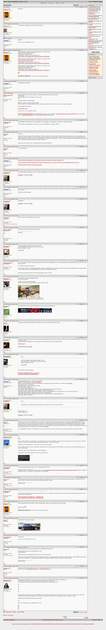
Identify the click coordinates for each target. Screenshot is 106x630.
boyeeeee (6, 278)
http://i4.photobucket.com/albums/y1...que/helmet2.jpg (30, 496)
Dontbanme (6, 122)
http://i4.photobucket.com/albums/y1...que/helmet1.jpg (30, 497)
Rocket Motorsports (27, 113)
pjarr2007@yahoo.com (45, 569)
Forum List (51, 3)
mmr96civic (6, 172)
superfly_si (6, 568)
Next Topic (19, 611)
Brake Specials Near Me (74, 624)
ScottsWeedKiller (93, 6)
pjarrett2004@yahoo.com (33, 569)
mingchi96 (6, 467)
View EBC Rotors (93, 60)
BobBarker (91, 12)
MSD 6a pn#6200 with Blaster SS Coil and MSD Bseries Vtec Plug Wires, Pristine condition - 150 (41, 160)
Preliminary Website (27, 115)
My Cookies (6, 619)
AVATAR (6, 217)
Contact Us (94, 619)
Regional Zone (15, 1)
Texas (21, 1)
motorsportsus (7, 263)
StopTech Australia (93, 68)
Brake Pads (14, 624)
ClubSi (5, 1)
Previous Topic (8, 611)
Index (15, 611)
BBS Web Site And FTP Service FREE (66, 113)
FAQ (63, 3)
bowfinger (6, 246)
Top (4, 21)
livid (5, 323)
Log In (100, 1)
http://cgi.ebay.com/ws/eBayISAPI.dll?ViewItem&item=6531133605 (33, 56)
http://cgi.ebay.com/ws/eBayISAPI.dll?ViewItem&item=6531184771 (33, 70)
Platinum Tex (7, 437)
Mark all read (11, 619)
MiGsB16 (6, 306)
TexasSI (91, 23)
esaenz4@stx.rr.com (23, 108)
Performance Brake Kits (61, 624)
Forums (9, 1)
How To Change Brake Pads (24, 624)
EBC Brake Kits (51, 624)
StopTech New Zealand (94, 65)
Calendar (58, 3)
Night (5, 520)
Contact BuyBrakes (93, 71)
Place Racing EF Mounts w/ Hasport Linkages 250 (30, 164)
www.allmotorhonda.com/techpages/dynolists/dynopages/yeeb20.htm (61, 470)
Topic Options (6, 5)
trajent (5, 134)
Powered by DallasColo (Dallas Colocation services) (53, 619)
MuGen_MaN (7, 229)
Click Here (39, 381)
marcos (5, 479)
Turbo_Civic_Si (7, 95)
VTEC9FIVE (6, 537)
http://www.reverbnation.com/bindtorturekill (28, 374)
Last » (86, 5)
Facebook (20, 175)
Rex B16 (91, 34)
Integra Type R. (21, 343)
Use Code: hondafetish (94, 74)
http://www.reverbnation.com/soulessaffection (28, 373)
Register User (44, 3)
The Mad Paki (10, 615)
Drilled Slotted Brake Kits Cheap (39, 624)
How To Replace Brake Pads (87, 624)
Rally (5, 422)
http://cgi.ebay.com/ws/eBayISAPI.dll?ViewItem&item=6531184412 (33, 63)
